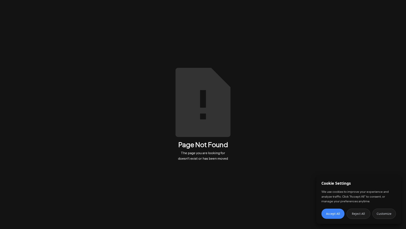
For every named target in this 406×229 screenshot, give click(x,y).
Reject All (358, 214)
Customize (384, 214)
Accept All (333, 214)
